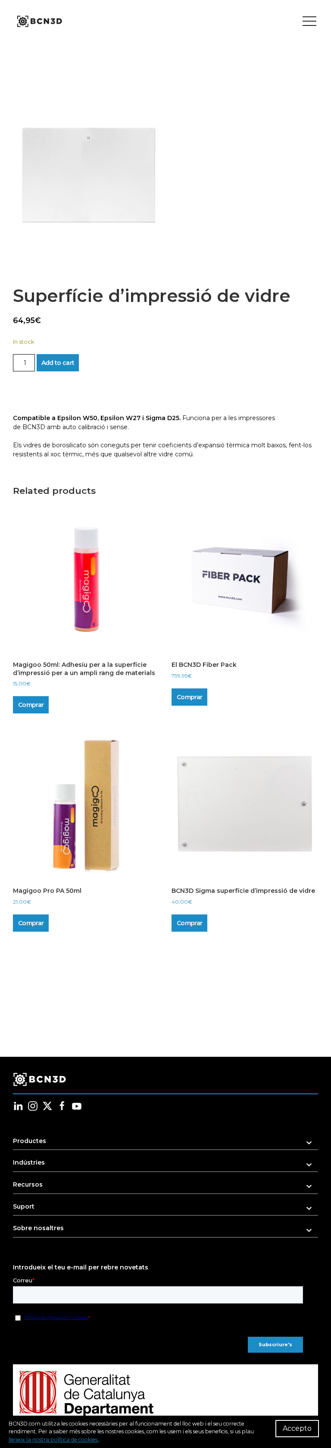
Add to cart (57, 363)
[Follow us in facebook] (62, 1106)
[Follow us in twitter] (47, 1106)
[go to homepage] (39, 21)
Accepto (297, 1428)
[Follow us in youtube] (77, 1106)
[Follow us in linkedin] (18, 1106)
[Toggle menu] (309, 21)
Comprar (31, 705)
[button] (88, 176)
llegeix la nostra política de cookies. (54, 1439)
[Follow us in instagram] (33, 1106)
